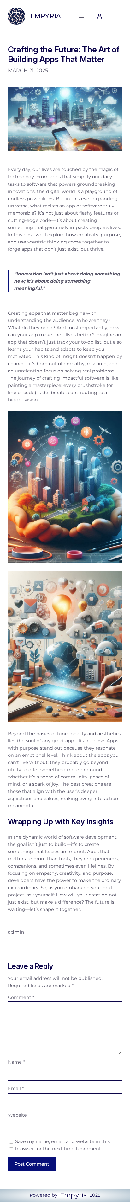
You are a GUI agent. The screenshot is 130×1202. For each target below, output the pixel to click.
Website (17, 1115)
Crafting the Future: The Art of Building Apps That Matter (64, 54)
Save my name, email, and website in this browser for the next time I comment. (62, 1145)
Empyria (45, 16)
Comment (21, 997)
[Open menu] (82, 16)
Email (16, 1088)
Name (16, 1062)
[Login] (99, 16)
